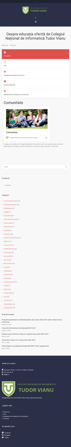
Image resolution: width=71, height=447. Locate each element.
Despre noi (6, 412)
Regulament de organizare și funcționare (15, 416)
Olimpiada (7, 271)
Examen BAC (7, 256)
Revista (6, 285)
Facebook (8, 185)
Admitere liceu (8, 208)
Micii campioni (8, 263)
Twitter (7, 437)
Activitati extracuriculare (11, 201)
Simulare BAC (8, 293)
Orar (4, 414)
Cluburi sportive (8, 226)
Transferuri (7, 300)
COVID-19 (6, 241)
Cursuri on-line (8, 245)
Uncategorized (8, 307)
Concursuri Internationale (11, 238)
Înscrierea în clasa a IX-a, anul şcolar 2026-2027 (18, 340)
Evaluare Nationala (9, 249)
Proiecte (6, 278)
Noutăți (6, 267)
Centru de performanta (10, 219)
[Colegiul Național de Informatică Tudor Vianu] (35, 10)
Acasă (6, 45)
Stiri (5, 296)
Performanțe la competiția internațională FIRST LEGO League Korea (25, 346)
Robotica (6, 289)
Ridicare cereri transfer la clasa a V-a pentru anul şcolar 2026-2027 (25, 334)
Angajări (6, 212)
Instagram (7, 435)
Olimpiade (7, 274)
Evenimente (7, 252)
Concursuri (7, 234)
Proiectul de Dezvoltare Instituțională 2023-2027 (19, 328)
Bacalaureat (7, 215)
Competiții (7, 230)
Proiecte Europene (9, 282)
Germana (6, 260)
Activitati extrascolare (10, 204)
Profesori (6, 418)
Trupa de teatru (8, 304)
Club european (8, 223)
